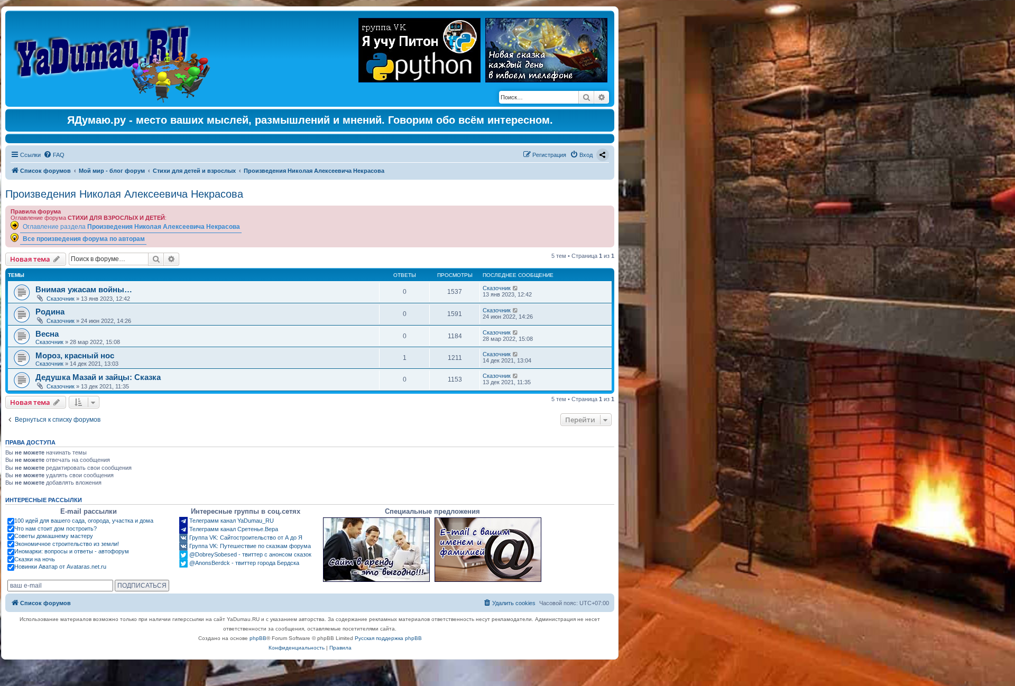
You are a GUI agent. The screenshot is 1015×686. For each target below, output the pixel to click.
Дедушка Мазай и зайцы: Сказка (98, 377)
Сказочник (61, 298)
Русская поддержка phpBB (388, 638)
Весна (47, 333)
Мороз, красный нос (74, 355)
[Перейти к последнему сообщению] (515, 288)
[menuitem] (53, 155)
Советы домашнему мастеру (53, 536)
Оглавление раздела (131, 226)
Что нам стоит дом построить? (55, 528)
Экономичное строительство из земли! (66, 544)
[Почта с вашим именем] (488, 549)
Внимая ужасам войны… (83, 289)
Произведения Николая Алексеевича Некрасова (124, 194)
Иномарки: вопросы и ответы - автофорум (71, 551)
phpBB (258, 638)
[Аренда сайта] (376, 549)
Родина (49, 311)
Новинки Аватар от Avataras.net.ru (60, 566)
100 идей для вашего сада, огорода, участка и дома (83, 520)
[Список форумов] (114, 58)
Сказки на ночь (34, 559)
